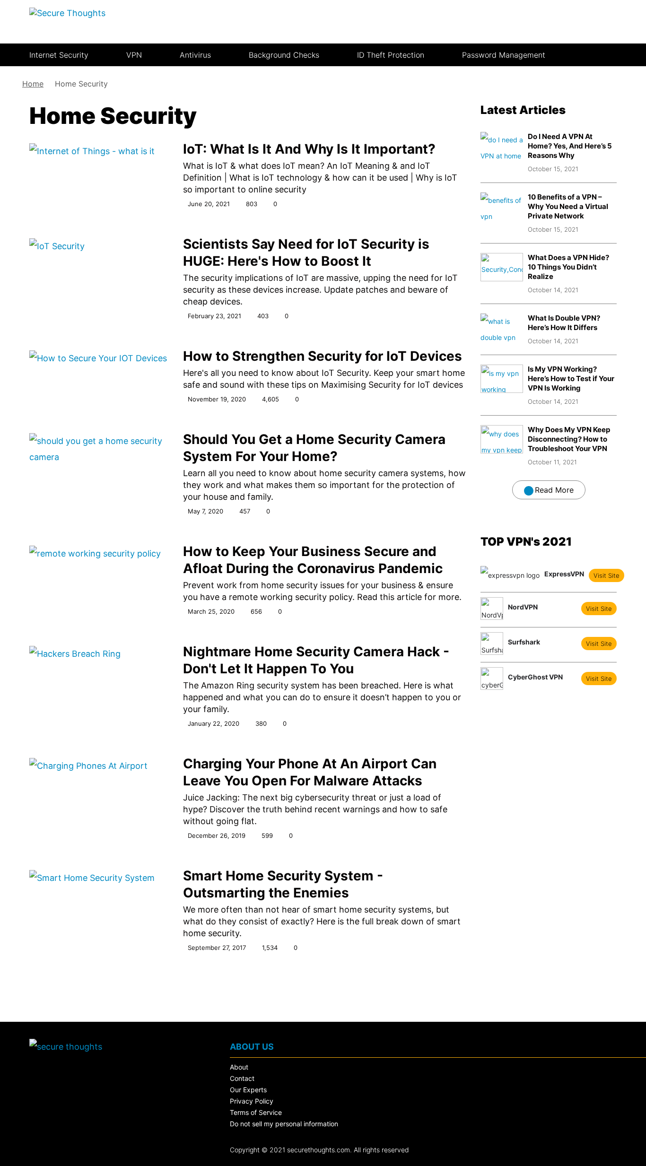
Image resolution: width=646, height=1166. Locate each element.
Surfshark (524, 642)
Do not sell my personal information (284, 1124)
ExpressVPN (564, 574)
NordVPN (523, 607)
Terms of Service (256, 1112)
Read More (554, 490)
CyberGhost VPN (535, 677)
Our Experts (248, 1090)
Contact (242, 1078)
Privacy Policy (251, 1101)
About (239, 1067)
